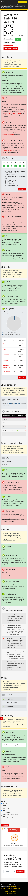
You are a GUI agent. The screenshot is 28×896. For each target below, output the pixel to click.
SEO (4, 816)
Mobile (4, 805)
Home (4, 349)
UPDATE (18, 39)
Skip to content (7, 343)
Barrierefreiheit (7, 812)
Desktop (5, 803)
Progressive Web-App (8, 818)
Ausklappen (22, 189)
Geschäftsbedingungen (10, 893)
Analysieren (5, 825)
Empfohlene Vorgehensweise (10, 814)
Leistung (5, 810)
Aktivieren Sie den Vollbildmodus (14, 830)
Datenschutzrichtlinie (10, 891)
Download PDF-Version (10, 48)
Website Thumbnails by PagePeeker (10, 888)
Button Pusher (13, 886)
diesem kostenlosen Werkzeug (12, 113)
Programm (6, 354)
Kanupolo (5, 360)
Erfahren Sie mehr (10, 7)
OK (22, 2)
